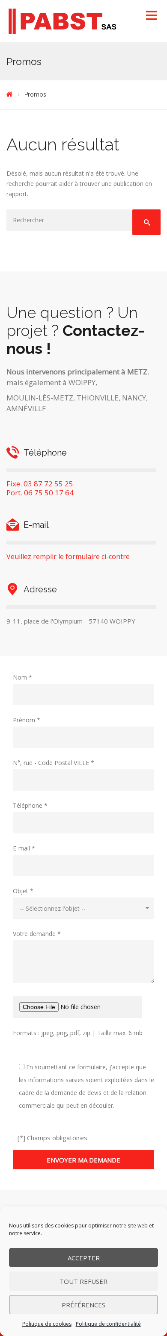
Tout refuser (83, 1281)
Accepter (84, 1258)
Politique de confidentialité (108, 1323)
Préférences (83, 1305)
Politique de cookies (47, 1323)
